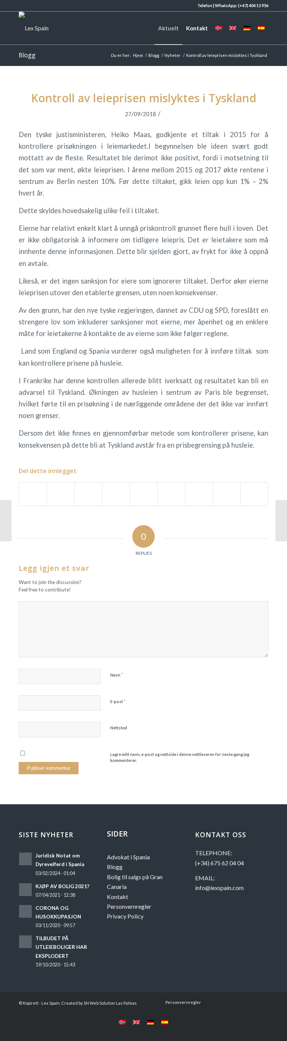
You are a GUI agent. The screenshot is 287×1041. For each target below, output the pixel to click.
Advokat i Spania (128, 856)
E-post (118, 701)
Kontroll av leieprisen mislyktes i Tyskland (143, 98)
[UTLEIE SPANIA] (6, 520)
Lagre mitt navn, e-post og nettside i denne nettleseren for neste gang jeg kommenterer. (179, 757)
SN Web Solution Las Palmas (110, 1003)
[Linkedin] (251, 1002)
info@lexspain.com (219, 887)
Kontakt (117, 896)
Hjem (138, 55)
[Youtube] (229, 1002)
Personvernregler (129, 906)
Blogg (27, 55)
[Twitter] (262, 1002)
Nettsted (118, 727)
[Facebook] (217, 1002)
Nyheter (172, 55)
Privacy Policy (125, 916)
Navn (116, 675)
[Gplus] (240, 1002)
